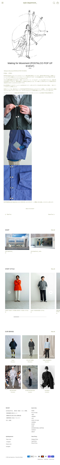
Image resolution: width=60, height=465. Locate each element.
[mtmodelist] (47, 377)
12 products (47, 392)
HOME (32, 410)
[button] (9, 292)
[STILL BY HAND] (30, 347)
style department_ (30, 3)
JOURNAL (33, 422)
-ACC (32, 418)
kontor (13, 360)
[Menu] (2, 2)
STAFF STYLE (9, 269)
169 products (30, 361)
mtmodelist (47, 390)
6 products (30, 392)
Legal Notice (34, 441)
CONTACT (33, 429)
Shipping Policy (34, 439)
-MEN (32, 414)
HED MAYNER (13, 390)
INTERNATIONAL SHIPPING (37, 428)
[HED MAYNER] (13, 377)
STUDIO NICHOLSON (30, 390)
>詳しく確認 (8, 420)
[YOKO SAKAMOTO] (47, 347)
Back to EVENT (30, 208)
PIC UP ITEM (34, 412)
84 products (47, 361)
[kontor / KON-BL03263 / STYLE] (43, 291)
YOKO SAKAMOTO (47, 360)
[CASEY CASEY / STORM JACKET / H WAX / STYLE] (17, 291)
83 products (13, 361)
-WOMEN (33, 416)
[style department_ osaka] (43, 242)
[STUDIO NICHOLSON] (30, 377)
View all (53, 230)
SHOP (7, 230)
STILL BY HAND (30, 360)
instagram (8, 441)
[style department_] (17, 242)
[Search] (54, 3)
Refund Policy (34, 443)
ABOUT (33, 431)
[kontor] (13, 347)
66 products (13, 392)
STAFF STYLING (35, 420)
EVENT (33, 424)
